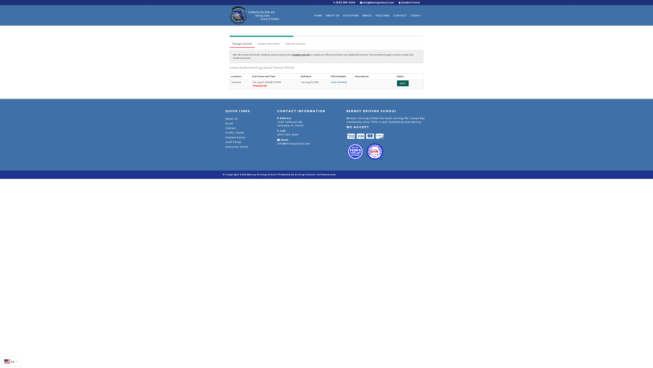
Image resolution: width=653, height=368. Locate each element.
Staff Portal (233, 142)
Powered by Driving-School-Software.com (307, 174)
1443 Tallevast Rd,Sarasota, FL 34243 (290, 123)
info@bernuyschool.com (293, 143)
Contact (400, 15)
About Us (332, 15)
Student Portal (410, 2)
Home (318, 15)
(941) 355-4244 (287, 134)
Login (415, 15)
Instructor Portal (236, 146)
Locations (351, 15)
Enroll (367, 15)
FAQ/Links (383, 15)
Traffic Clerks (234, 132)
